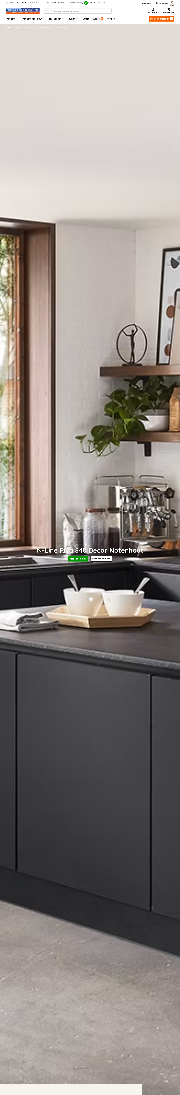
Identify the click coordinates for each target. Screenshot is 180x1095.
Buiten (72, 18)
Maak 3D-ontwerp (101, 558)
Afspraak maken (78, 558)
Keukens (11, 18)
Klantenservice (162, 3)
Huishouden (55, 18)
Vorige (10, 27)
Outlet (85, 18)
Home (19, 27)
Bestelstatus (153, 12)
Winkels (111, 18)
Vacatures (146, 3)
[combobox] (78, 11)
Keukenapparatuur (32, 18)
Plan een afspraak (159, 18)
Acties (96, 18)
